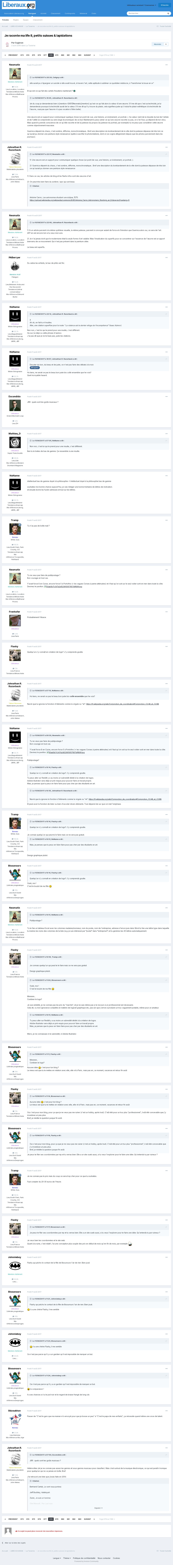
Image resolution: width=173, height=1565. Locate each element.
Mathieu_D (15, 433)
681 (68, 55)
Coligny (56, 77)
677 (45, 55)
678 (50, 55)
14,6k (16, 87)
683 (79, 55)
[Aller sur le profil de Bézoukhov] (15, 1419)
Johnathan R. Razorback (62, 98)
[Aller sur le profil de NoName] (15, 316)
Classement (37, 20)
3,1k (16, 421)
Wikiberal (83, 13)
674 (27, 55)
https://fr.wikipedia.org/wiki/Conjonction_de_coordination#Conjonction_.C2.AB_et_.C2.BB (122, 704)
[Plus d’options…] (166, 64)
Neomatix (14, 64)
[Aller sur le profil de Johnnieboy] (15, 1266)
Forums (5, 20)
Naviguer (32, 13)
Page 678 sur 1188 (106, 55)
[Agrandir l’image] (74, 91)
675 (33, 55)
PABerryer (14, 257)
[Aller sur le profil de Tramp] (15, 529)
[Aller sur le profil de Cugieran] (7, 44)
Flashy (14, 646)
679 (56, 55)
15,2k (16, 282)
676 (39, 55)
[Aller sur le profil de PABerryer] (15, 266)
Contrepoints (70, 13)
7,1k (15, 668)
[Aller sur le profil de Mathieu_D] (15, 442)
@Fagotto (35, 367)
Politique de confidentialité (84, 1558)
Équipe (25, 20)
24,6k (15, 1279)
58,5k (15, 545)
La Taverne (30, 45)
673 (22, 55)
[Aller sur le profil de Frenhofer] (15, 620)
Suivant (87, 55)
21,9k (16, 1433)
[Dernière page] (94, 55)
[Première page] (5, 55)
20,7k (15, 331)
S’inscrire (164, 5)
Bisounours (14, 865)
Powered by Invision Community (86, 1561)
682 (73, 55)
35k (16, 890)
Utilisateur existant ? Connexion (141, 5)
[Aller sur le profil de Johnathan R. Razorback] (15, 158)
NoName (15, 307)
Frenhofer (14, 611)
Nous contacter (104, 1558)
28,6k (15, 458)
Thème (66, 1558)
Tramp (14, 520)
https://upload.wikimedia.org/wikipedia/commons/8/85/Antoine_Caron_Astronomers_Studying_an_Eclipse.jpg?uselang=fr (80, 200)
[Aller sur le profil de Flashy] (15, 655)
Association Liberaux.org (14, 13)
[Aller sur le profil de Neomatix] (15, 73)
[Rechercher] (168, 13)
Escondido (15, 396)
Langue (56, 1558)
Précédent (13, 55)
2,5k (16, 634)
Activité (43, 13)
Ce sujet (159, 13)
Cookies (116, 1558)
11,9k (16, 174)
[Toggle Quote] (31, 77)
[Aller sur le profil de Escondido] (15, 405)
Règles (16, 20)
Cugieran (19, 43)
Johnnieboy (14, 1257)
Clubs (94, 13)
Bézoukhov (14, 1410)
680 (62, 55)
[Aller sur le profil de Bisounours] (15, 874)
